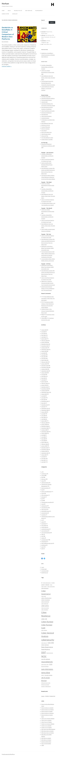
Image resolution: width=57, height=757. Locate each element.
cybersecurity (47, 639)
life (42, 498)
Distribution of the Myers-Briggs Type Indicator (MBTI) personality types (47, 248)
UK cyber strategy (48, 675)
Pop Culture (44, 130)
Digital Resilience (45, 649)
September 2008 (45, 431)
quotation (43, 514)
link (42, 500)
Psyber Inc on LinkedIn (46, 725)
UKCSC (42, 675)
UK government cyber (45, 682)
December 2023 (44, 387)
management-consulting (46, 502)
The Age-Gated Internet (46, 100)
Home (3, 10)
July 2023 (43, 396)
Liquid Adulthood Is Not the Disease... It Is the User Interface (47, 88)
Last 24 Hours (49, 35)
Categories (43, 42)
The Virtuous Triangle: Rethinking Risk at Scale (47, 311)
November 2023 (44, 388)
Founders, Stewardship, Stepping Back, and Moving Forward (47, 67)
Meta (48, 44)
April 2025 (43, 358)
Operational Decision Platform (48, 98)
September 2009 (45, 410)
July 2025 (43, 353)
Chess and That (44, 136)
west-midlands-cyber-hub (47, 543)
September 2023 (45, 392)
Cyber (44, 729)
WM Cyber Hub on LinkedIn (47, 731)
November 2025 (44, 346)
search (42, 522)
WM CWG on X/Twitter (46, 740)
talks (42, 534)
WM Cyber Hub (28, 10)
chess (42, 481)
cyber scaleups (44, 630)
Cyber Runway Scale (46, 626)
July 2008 (43, 435)
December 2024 (44, 365)
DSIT (43, 652)
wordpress (43, 545)
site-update (43, 525)
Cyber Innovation (45, 600)
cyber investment (45, 601)
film (42, 489)
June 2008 (43, 437)
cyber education (44, 588)
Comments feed (44, 571)
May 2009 (43, 417)
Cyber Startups (45, 645)
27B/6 (42, 745)
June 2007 (43, 458)
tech (42, 536)
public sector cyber (45, 664)
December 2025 (44, 344)
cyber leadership (44, 603)
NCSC (43, 656)
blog (42, 477)
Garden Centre (5, 14)
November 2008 (44, 428)
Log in (42, 567)
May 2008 (43, 438)
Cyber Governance (46, 592)
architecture (44, 473)
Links (50, 44)
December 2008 (44, 426)
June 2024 (43, 376)
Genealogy (15, 14)
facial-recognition (45, 488)
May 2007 (43, 460)
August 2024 (44, 372)
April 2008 (43, 440)
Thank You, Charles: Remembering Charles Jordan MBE (47, 72)
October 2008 (44, 429)
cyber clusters (44, 586)
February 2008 (44, 444)
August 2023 (44, 394)
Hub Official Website (50, 729)
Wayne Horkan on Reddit (46, 711)
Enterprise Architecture (46, 112)
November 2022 (44, 401)
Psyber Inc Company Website (47, 724)
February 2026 (44, 340)
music (42, 504)
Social (45, 44)
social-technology (45, 529)
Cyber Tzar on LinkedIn (46, 720)
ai (41, 472)
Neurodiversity (39, 10)
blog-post (43, 479)
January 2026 (44, 342)
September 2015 (45, 408)
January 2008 (44, 446)
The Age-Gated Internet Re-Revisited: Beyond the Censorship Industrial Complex (48, 83)
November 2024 (44, 367)
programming (44, 513)
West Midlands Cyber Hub (47, 123)
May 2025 (43, 356)
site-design (43, 523)
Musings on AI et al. (45, 125)
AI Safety (53, 582)
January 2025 (44, 363)
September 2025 (45, 349)
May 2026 (43, 335)
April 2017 (43, 406)
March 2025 (43, 360)
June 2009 (43, 415)
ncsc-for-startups (45, 659)
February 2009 (44, 422)
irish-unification (44, 495)
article (42, 475)
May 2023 (43, 399)
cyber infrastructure (46, 598)
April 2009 (43, 419)
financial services (49, 652)
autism (43, 584)
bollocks (47, 584)
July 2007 (43, 456)
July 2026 (43, 331)
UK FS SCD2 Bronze (45, 679)
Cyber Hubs (43, 596)
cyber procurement (45, 607)
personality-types (45, 511)
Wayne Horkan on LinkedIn (47, 708)
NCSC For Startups (45, 128)
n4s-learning (44, 506)
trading (43, 538)
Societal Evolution (45, 118)
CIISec (51, 584)
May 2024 (43, 378)
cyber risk (44, 619)
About (9, 10)
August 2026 (44, 330)
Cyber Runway (47, 621)
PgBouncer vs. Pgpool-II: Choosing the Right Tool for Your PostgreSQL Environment (48, 283)
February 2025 (44, 362)
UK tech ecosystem (45, 684)
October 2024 (44, 369)
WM (42, 729)
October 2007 (44, 451)
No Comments (5, 41)
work (42, 547)
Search (43, 20)
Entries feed (44, 569)
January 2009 (44, 424)
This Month (46, 37)
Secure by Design (45, 666)
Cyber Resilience (45, 614)
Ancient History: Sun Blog (46, 139)
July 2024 (43, 374)
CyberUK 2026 (44, 102)
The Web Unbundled (45, 96)
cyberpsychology (45, 482)
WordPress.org (44, 572)
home (42, 493)
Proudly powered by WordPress (8, 754)
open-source (44, 509)
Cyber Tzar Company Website (47, 718)
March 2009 (43, 421)
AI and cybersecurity (47, 582)
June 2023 (43, 397)
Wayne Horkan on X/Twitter (47, 709)
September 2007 (45, 453)
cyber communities (51, 586)
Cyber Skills (51, 643)
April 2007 (43, 462)
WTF (42, 548)
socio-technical (44, 530)
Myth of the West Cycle (46, 132)
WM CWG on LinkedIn (46, 738)
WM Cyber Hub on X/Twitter (47, 732)
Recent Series (44, 33)
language (43, 497)
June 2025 (43, 355)
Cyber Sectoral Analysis (46, 116)
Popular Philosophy (45, 127)
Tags (47, 42)
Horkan (5, 3)
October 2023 (44, 390)
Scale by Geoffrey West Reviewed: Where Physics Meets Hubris (46, 164)
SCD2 (50, 664)
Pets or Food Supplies (46, 743)
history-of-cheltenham (46, 491)
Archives (48, 40)
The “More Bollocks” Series (47, 137)
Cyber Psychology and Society (48, 111)
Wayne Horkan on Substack (47, 713)
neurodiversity (44, 507)
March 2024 (43, 381)
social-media (44, 527)
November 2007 (44, 449)
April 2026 (43, 337)
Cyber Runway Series (46, 134)
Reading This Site (18, 10)
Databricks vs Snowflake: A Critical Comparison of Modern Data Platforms (8, 33)
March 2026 (43, 338)
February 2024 (44, 383)
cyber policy (45, 606)
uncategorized (44, 539)
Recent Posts (49, 31)
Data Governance (47, 647)
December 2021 (44, 404)
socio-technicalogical (45, 532)
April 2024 (43, 380)
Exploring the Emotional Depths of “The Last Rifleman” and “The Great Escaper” (47, 288)
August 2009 (44, 412)
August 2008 (44, 433)
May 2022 (43, 403)
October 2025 (44, 347)
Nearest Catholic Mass (46, 741)
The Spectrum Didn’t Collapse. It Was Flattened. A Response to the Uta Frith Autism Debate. (48, 177)
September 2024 (45, 371)
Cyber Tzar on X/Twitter (46, 722)
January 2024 (44, 385)
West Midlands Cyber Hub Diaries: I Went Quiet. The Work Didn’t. (48, 77)
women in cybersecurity (46, 686)
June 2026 (43, 333)
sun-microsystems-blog (47, 671)
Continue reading (7, 66)
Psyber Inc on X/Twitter (46, 727)
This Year (52, 37)
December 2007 (44, 447)
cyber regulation (44, 609)
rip (42, 520)
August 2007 (44, 454)
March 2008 (43, 442)
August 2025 (44, 351)
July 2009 (43, 413)
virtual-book (44, 541)
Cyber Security (44, 642)
